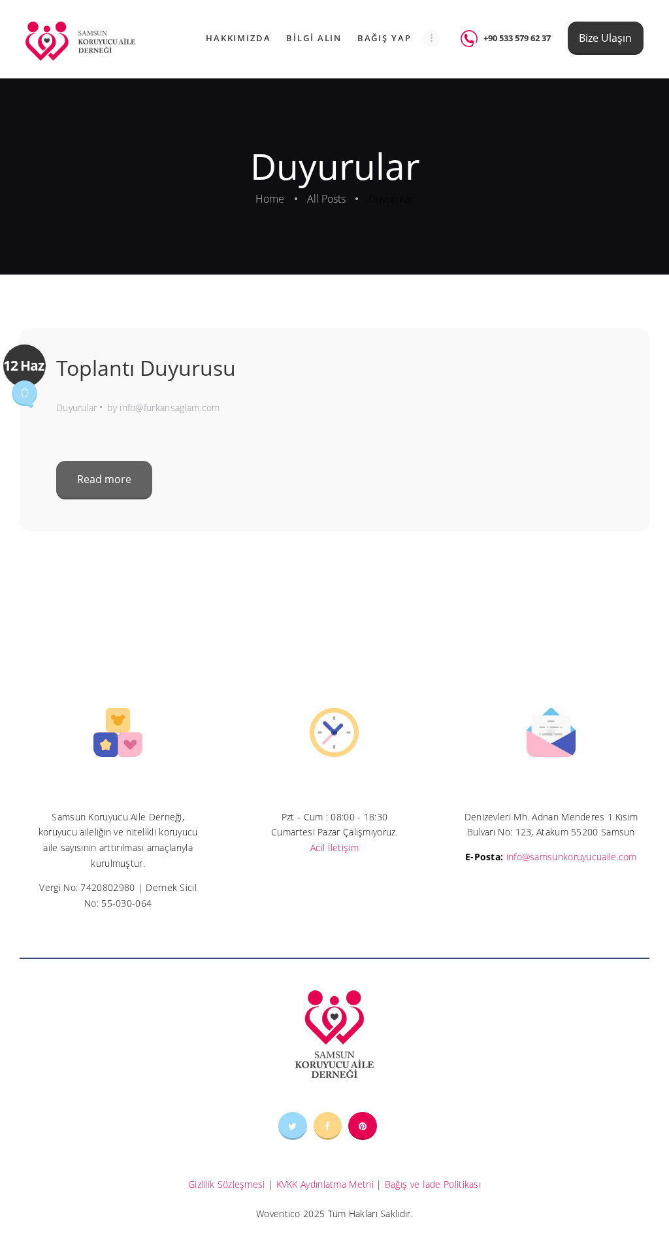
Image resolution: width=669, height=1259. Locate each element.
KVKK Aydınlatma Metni (325, 1184)
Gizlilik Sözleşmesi (226, 1184)
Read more (104, 479)
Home (269, 198)
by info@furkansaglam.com (163, 407)
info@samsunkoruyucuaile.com (571, 856)
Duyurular (76, 407)
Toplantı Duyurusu (146, 368)
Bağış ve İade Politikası (433, 1184)
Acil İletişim (334, 847)
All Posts (326, 199)
